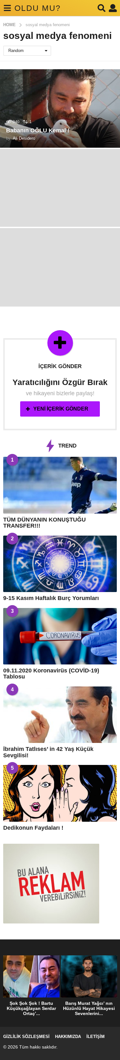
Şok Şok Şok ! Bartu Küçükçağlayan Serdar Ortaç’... (31, 1008)
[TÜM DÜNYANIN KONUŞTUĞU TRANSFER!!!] (60, 485)
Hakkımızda (68, 1036)
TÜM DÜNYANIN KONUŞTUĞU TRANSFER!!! (44, 522)
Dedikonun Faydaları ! (33, 828)
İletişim (95, 1036)
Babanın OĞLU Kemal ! (37, 130)
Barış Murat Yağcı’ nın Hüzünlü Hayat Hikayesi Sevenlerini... (89, 1008)
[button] (7, 8)
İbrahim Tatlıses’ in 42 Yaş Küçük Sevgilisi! (48, 752)
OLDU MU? (37, 8)
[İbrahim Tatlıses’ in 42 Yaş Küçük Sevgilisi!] (60, 714)
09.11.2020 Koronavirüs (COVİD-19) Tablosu (51, 673)
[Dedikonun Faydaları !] (60, 793)
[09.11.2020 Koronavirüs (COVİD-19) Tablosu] (60, 636)
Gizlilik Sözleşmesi (26, 1036)
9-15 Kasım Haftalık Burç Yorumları (51, 598)
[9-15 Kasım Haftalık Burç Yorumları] (60, 564)
